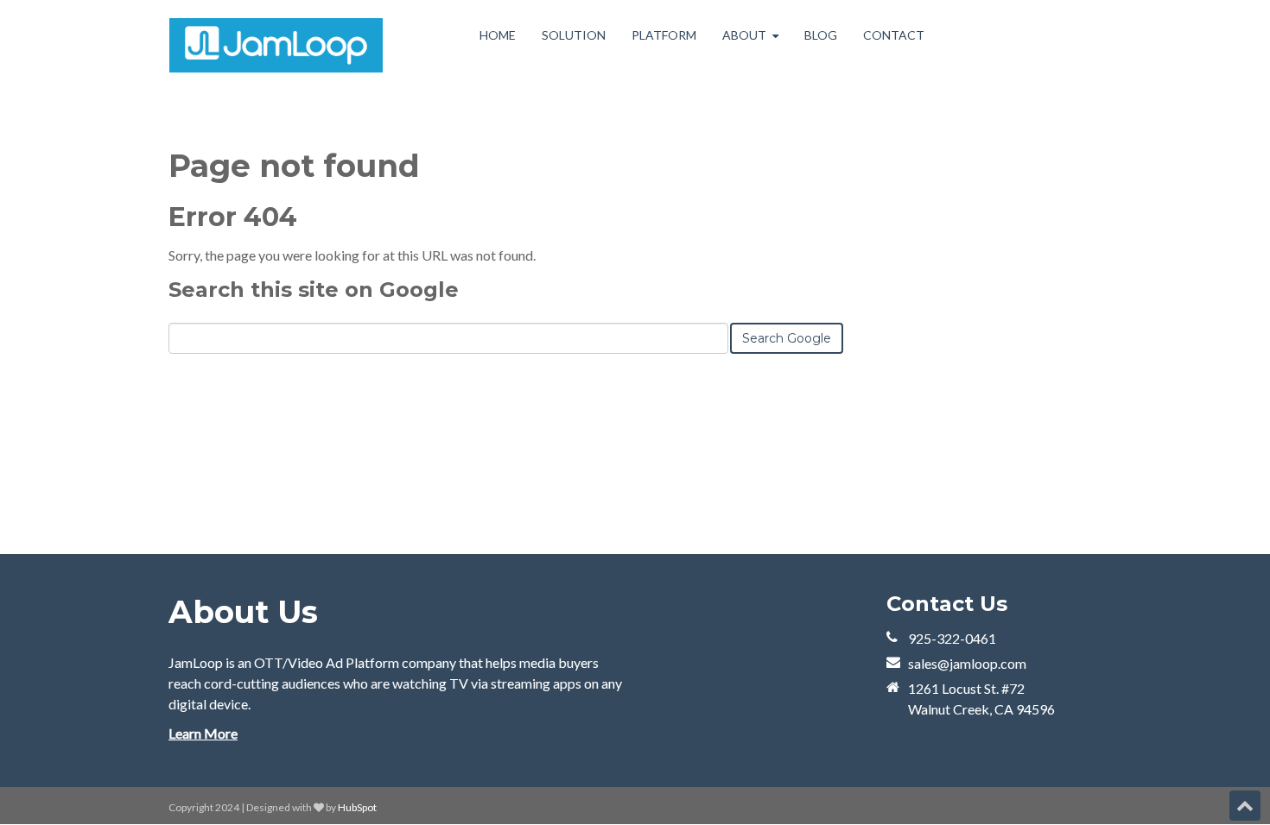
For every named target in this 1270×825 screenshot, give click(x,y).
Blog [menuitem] (820, 35)
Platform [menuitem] (664, 35)
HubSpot (357, 807)
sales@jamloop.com (967, 663)
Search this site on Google (313, 289)
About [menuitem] (744, 35)
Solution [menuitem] (574, 35)
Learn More (203, 733)
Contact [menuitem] (893, 35)
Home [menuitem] (497, 35)
